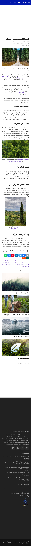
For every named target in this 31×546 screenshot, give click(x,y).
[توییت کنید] (20, 255)
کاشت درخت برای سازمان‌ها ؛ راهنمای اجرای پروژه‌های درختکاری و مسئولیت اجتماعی (16, 468)
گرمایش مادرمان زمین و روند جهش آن (21, 336)
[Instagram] (27, 448)
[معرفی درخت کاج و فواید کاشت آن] (15, 282)
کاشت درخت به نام (24, 264)
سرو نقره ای (7, 261)
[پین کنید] (12, 255)
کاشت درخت (6, 263)
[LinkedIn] (13, 448)
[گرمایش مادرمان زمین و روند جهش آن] (15, 326)
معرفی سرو (24, 266)
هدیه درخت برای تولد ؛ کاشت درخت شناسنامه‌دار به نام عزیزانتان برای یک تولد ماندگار (15, 462)
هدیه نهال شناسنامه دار (23, 159)
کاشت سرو (17, 264)
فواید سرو (12, 263)
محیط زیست (12, 43)
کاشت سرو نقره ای (10, 264)
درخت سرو (24, 261)
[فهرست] (29, 2)
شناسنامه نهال (18, 263)
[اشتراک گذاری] (24, 255)
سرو (11, 261)
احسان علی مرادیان (15, 42)
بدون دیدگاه (25, 45)
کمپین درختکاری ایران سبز (14, 161)
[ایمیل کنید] (27, 255)
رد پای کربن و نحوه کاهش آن (23, 358)
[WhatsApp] (22, 448)
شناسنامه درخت (25, 263)
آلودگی (26, 43)
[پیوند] (15, 502)
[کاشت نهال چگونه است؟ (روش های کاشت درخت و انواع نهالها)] (15, 304)
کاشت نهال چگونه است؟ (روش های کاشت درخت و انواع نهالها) (16, 315)
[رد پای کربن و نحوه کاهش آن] (15, 347)
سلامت (22, 43)
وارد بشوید (15, 364)
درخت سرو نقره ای (17, 261)
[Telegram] (18, 448)
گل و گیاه (18, 43)
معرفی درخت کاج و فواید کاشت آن (22, 293)
